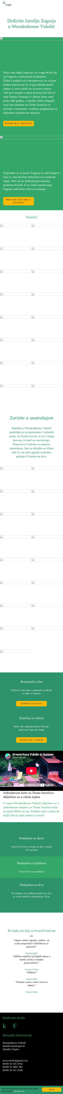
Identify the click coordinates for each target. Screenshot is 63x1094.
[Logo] (7, 4)
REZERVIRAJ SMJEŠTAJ (18, 123)
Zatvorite (52, 1089)
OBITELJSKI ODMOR (31, 740)
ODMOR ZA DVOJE (31, 704)
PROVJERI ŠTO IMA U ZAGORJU (18, 201)
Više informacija (19, 1091)
